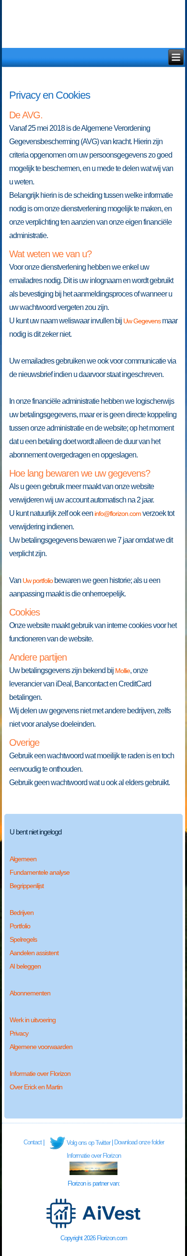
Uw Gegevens (142, 321)
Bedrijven (22, 912)
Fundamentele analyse (40, 872)
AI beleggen (25, 966)
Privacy (19, 1033)
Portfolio (20, 926)
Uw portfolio (38, 580)
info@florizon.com (117, 513)
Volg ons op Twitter (88, 1142)
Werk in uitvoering (33, 1020)
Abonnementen (30, 993)
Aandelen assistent (34, 953)
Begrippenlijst (27, 886)
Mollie (122, 670)
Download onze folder (139, 1142)
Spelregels (23, 939)
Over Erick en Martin (36, 1087)
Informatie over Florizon (40, 1073)
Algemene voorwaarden (41, 1046)
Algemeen (23, 859)
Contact (32, 1142)
